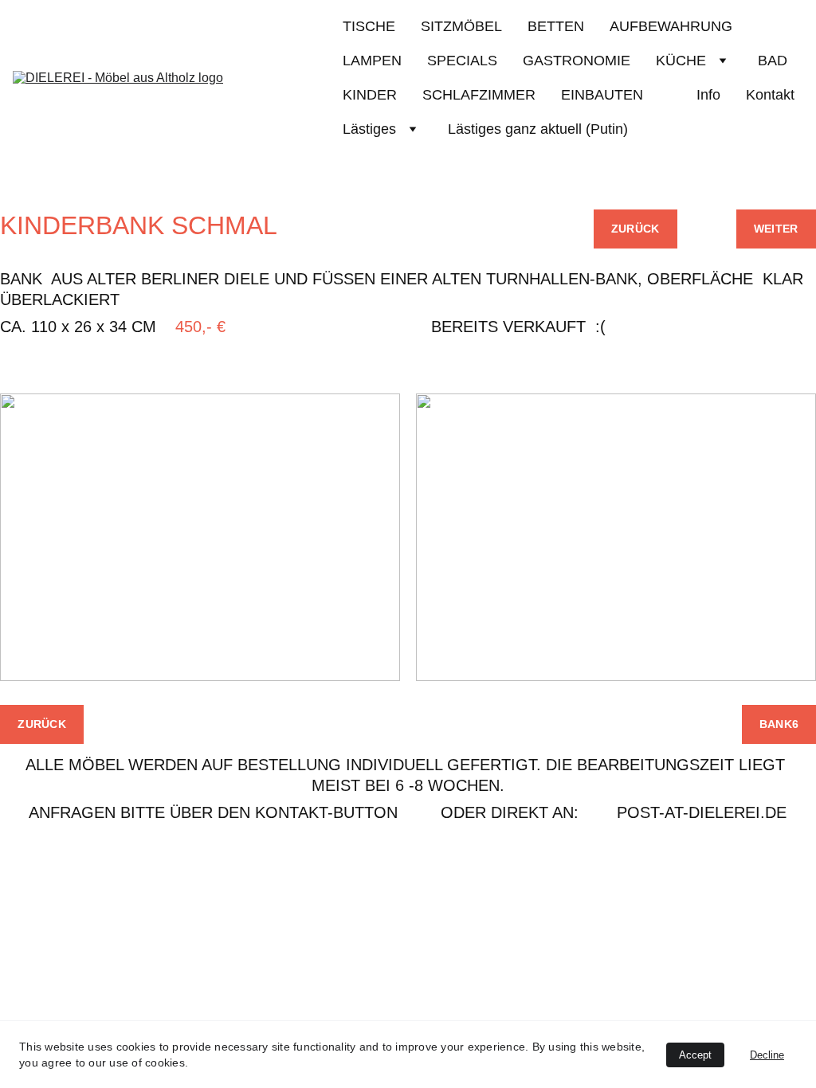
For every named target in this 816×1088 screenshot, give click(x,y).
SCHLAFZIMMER (479, 95)
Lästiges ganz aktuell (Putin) (538, 129)
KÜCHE (681, 60)
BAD (772, 60)
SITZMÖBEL (461, 26)
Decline (767, 1055)
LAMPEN (372, 60)
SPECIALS (462, 60)
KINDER (370, 95)
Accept (695, 1055)
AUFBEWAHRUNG (671, 26)
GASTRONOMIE (576, 60)
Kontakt (770, 95)
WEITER (776, 228)
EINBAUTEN (616, 95)
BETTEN (556, 26)
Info (708, 95)
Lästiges (369, 129)
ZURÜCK (635, 228)
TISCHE (369, 26)
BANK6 (778, 724)
